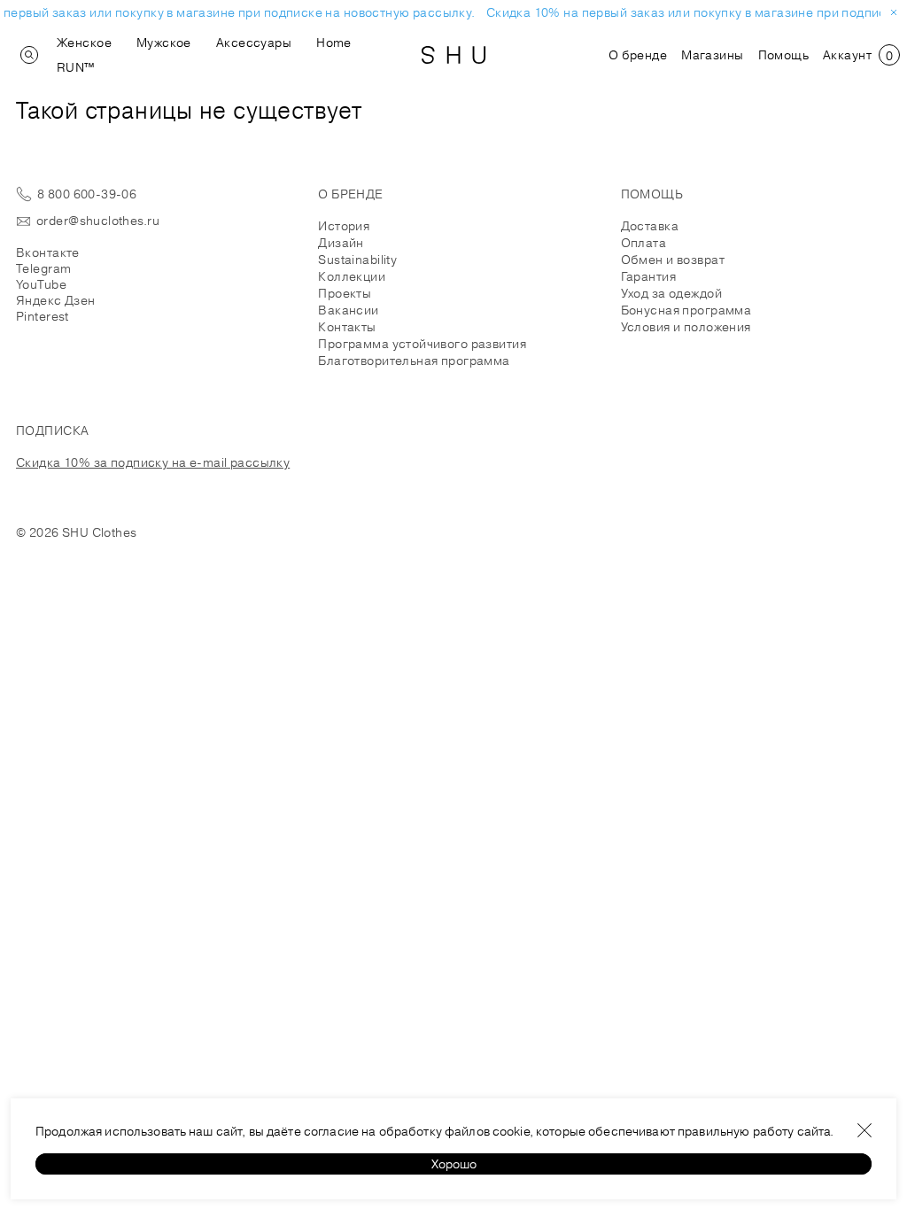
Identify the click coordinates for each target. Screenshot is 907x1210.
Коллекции (351, 276)
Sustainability (357, 260)
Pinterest (42, 316)
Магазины (712, 55)
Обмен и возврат (673, 260)
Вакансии (348, 310)
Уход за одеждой (671, 293)
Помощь (784, 55)
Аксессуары (253, 42)
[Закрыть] (864, 1130)
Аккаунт (847, 55)
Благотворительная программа (413, 360)
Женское (84, 42)
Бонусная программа (686, 310)
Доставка (649, 226)
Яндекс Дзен (56, 300)
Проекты (344, 293)
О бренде (638, 55)
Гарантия (648, 276)
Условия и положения (686, 327)
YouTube (41, 284)
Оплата (644, 243)
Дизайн (341, 243)
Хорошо (454, 1164)
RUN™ (76, 67)
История (343, 226)
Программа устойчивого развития (422, 344)
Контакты (347, 327)
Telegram (43, 268)
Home (334, 42)
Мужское (163, 42)
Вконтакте (48, 252)
